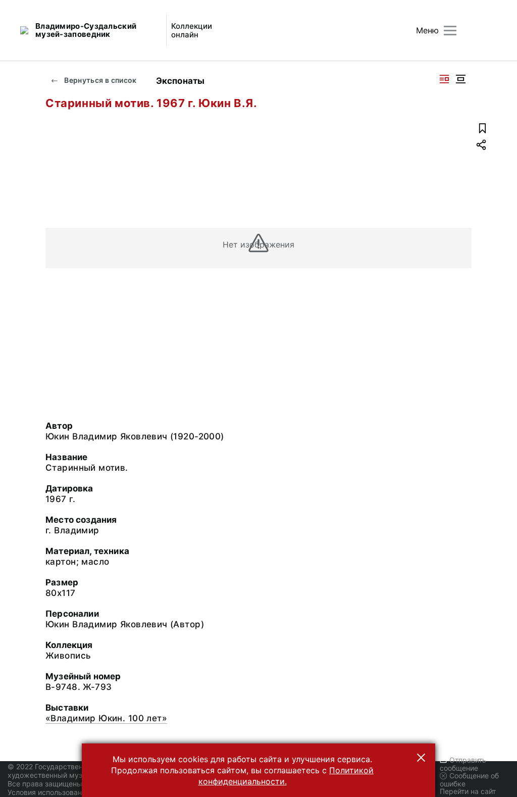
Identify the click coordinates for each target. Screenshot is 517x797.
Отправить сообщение (463, 764)
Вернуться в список (100, 80)
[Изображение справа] (444, 79)
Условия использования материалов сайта (81, 792)
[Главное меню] (450, 30)
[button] (421, 757)
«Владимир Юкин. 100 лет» (106, 718)
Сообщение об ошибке (469, 779)
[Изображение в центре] (460, 79)
